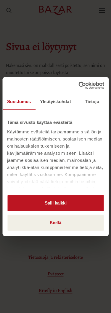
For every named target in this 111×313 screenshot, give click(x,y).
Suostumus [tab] (19, 101)
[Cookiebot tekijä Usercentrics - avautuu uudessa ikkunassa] (79, 85)
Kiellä (55, 222)
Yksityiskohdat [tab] (55, 101)
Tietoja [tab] (92, 101)
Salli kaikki (56, 202)
